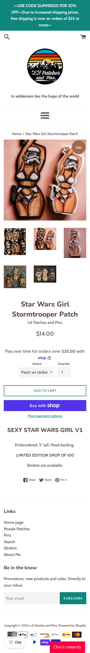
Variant (37, 364)
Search (9, 541)
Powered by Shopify (72, 625)
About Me (12, 554)
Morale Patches (17, 529)
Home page (14, 522)
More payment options (45, 416)
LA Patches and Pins (43, 625)
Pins (7, 535)
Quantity (64, 364)
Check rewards (67, 647)
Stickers (10, 548)
